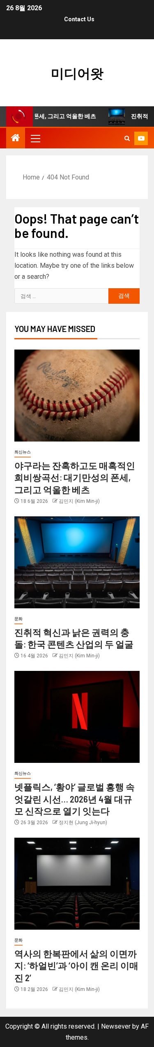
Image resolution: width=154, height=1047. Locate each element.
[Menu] (35, 138)
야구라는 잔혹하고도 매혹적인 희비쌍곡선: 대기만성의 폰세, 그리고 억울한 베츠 (74, 477)
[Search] (127, 138)
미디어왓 (77, 73)
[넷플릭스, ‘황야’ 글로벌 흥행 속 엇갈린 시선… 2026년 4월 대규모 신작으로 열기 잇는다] (77, 717)
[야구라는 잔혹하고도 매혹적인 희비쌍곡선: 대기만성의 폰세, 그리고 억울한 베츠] (77, 396)
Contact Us (79, 19)
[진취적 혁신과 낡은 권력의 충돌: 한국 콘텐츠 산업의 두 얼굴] (77, 562)
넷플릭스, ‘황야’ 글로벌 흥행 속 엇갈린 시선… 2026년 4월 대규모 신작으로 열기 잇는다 (74, 798)
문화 (18, 619)
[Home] (15, 138)
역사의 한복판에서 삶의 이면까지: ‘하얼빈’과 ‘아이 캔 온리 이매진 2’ (76, 965)
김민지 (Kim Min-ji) (79, 501)
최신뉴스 (22, 452)
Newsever (116, 1026)
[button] (35, 138)
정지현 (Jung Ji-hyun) (83, 822)
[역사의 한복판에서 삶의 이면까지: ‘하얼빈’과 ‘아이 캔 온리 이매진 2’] (77, 884)
